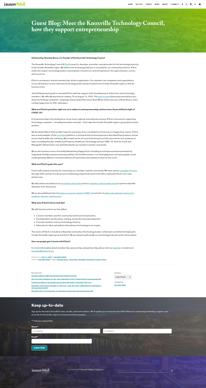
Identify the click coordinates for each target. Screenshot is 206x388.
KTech (104, 260)
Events (149, 4)
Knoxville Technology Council (89, 260)
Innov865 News (44, 260)
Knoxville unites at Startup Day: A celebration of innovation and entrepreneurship (62, 291)
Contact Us (99, 369)
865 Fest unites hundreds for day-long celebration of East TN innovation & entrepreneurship (66, 279)
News (157, 4)
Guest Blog (73, 260)
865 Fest (139, 4)
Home (130, 4)
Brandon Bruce (62, 260)
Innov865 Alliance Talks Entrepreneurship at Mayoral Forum (54, 276)
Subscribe (39, 347)
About (165, 4)
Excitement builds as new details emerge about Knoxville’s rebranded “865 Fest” (61, 282)
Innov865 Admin (60, 257)
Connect (175, 4)
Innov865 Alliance (87, 369)
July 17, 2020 (46, 257)
